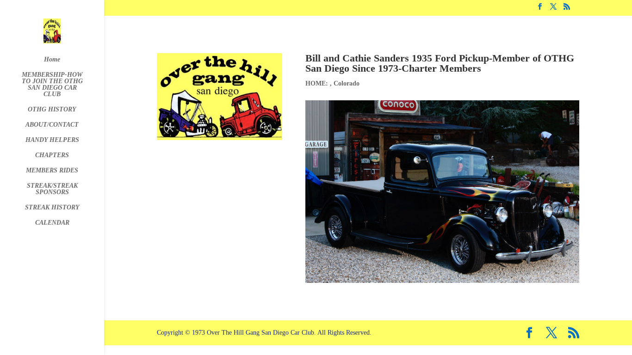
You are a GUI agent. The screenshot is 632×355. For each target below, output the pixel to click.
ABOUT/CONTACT (52, 125)
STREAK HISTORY (52, 207)
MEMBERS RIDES (52, 170)
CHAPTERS (52, 155)
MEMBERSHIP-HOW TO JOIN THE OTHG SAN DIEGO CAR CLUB (52, 85)
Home (52, 59)
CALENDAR (52, 223)
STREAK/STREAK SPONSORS (52, 189)
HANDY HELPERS (52, 140)
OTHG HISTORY (52, 109)
